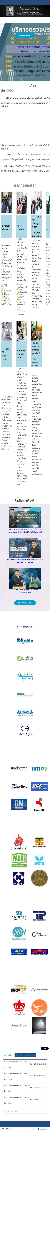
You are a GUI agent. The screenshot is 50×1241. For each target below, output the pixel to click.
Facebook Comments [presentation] (27, 1055)
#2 (5, 1074)
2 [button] (18, 78)
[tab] (8, 1055)
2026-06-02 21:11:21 (39, 1088)
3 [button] (21, 78)
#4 (5, 1097)
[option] (25, 52)
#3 (5, 1085)
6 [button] (32, 78)
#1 (5, 1062)
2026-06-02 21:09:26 (39, 1064)
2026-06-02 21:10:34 (39, 1076)
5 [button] (28, 78)
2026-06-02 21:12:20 (39, 1099)
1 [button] (14, 78)
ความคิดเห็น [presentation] (8, 1055)
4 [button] (25, 78)
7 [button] (35, 78)
